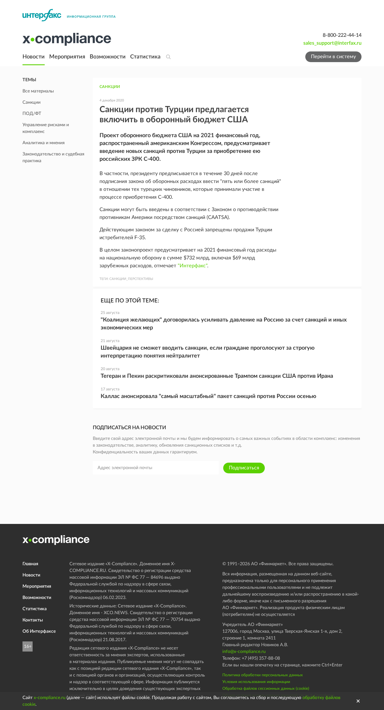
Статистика (145, 57)
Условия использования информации (256, 682)
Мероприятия (67, 57)
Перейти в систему (333, 56)
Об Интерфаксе (39, 631)
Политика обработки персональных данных (262, 675)
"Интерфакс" (192, 265)
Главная (30, 564)
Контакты (32, 620)
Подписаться (244, 468)
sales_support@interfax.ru (332, 43)
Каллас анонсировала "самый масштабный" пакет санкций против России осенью (208, 396)
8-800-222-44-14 (342, 35)
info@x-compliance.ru (244, 651)
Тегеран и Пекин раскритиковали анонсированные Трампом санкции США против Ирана (217, 376)
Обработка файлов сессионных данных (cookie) (265, 689)
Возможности (108, 57)
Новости (33, 57)
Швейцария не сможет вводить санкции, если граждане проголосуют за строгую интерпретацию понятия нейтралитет (208, 352)
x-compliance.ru (49, 697)
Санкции (110, 87)
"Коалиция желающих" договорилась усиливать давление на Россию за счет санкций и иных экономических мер (224, 324)
